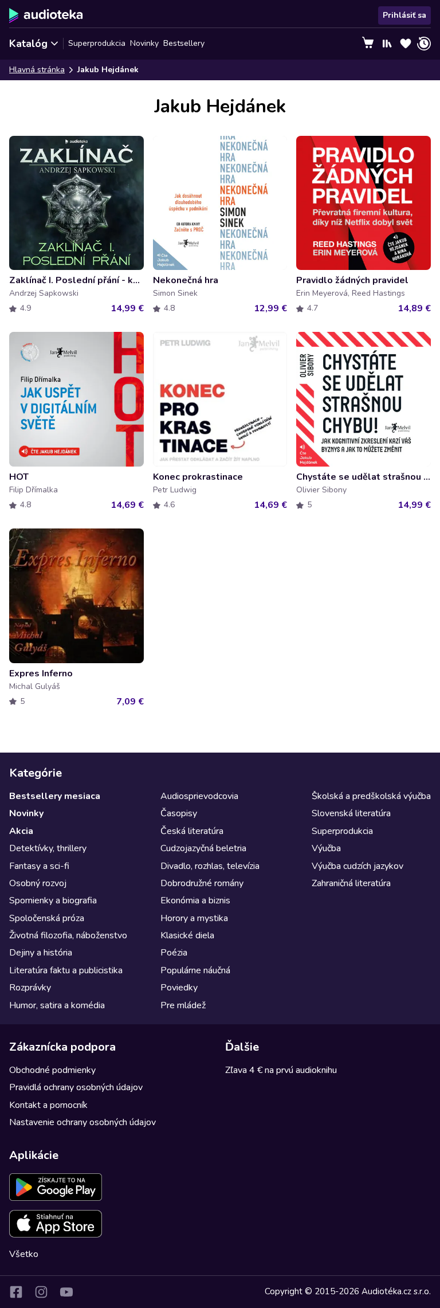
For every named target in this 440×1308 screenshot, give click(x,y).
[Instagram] (41, 1292)
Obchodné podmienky (52, 1070)
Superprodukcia (96, 43)
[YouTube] (66, 1292)
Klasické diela (187, 935)
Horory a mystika (194, 918)
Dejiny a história (40, 952)
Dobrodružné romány (201, 883)
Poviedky (179, 987)
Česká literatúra (191, 831)
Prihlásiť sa (404, 15)
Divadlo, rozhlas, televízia (210, 866)
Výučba (326, 848)
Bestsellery (184, 43)
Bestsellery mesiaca (54, 796)
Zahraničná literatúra (351, 883)
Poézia (173, 952)
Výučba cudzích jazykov (357, 866)
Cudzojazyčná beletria (203, 848)
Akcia (21, 831)
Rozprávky (30, 987)
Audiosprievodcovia (199, 796)
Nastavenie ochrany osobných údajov (82, 1122)
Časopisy (178, 813)
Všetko (23, 1254)
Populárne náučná (195, 970)
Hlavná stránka (37, 69)
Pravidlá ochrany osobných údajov (76, 1087)
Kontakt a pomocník (48, 1105)
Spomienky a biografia (53, 900)
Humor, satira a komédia (57, 1005)
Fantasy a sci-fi (39, 866)
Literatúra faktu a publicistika (66, 970)
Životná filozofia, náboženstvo (68, 935)
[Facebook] (16, 1292)
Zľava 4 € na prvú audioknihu (281, 1070)
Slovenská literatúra (351, 813)
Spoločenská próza (46, 918)
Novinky (144, 43)
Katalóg (28, 43)
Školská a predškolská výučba (371, 796)
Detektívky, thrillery (48, 848)
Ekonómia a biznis (195, 900)
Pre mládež (183, 1005)
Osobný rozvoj (37, 883)
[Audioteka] (46, 15)
